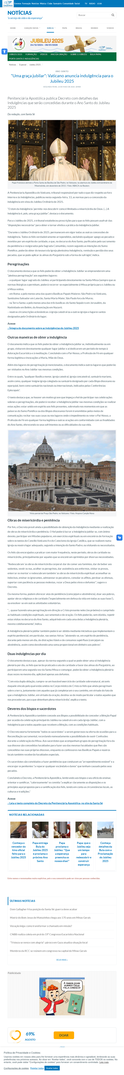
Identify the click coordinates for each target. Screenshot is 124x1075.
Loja (99, 4)
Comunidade (68, 3)
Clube (49, 3)
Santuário (57, 3)
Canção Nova (31, 28)
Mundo (94, 28)
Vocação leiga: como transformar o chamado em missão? (41, 925)
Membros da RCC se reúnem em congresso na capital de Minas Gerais (48, 950)
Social (77, 3)
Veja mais (62, 960)
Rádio (92, 4)
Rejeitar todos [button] (37, 1068)
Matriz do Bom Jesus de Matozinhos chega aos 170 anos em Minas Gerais (50, 917)
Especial (22, 65)
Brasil (79, 28)
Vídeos (43, 54)
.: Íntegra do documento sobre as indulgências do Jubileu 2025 (43, 328)
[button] (4, 51)
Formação (31, 54)
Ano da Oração (59, 54)
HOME (13, 28)
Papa (64, 28)
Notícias (12, 65)
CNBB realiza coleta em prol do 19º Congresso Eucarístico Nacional (47, 934)
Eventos (17, 3)
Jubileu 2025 (15, 54)
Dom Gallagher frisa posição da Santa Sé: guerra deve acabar (43, 909)
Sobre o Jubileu (78, 54)
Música (43, 3)
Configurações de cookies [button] (16, 1068)
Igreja (50, 28)
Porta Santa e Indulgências (24, 59)
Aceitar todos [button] (52, 1068)
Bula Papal (95, 54)
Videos (110, 28)
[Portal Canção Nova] (8, 3)
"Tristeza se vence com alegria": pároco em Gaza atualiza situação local (49, 942)
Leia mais (104, 1062)
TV (86, 4)
